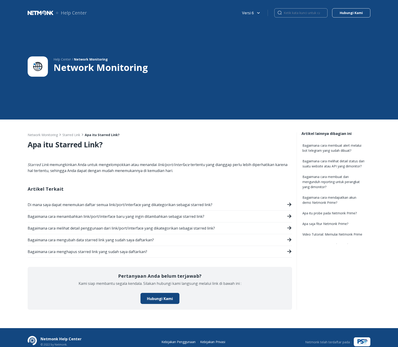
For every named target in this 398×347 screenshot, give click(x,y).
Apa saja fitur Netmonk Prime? (325, 224)
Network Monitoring (43, 135)
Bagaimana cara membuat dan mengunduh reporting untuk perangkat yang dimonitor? (331, 182)
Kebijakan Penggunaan (178, 342)
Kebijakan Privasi (212, 342)
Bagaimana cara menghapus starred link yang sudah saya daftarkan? (87, 251)
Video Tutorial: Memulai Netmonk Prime (332, 234)
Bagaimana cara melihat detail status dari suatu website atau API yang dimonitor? (333, 163)
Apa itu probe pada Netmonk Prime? (329, 213)
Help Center (74, 13)
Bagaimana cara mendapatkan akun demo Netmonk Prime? (329, 200)
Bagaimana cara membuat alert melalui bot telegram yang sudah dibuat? (331, 148)
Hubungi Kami (160, 298)
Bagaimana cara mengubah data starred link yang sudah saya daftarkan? (91, 239)
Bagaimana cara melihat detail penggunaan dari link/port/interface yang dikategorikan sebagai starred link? (121, 228)
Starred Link (71, 135)
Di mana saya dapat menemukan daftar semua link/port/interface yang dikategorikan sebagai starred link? (120, 204)
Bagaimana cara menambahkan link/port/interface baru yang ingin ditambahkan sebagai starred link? (116, 216)
